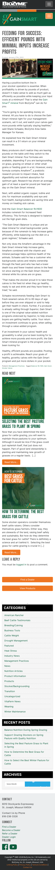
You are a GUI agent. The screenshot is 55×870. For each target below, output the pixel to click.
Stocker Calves (7, 360)
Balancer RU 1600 (37, 357)
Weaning (8, 698)
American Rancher (14, 606)
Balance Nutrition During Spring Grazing (26, 721)
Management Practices (17, 357)
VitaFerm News (12, 693)
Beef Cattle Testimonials (17, 612)
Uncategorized (12, 688)
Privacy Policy (25, 856)
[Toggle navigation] (49, 4)
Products (9, 672)
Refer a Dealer (9, 825)
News (7, 657)
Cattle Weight (11, 627)
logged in (21, 556)
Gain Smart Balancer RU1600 (26, 200)
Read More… (11, 454)
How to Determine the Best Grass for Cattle (23, 506)
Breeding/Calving (13, 617)
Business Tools (12, 622)
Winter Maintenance (15, 703)
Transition (9, 683)
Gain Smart (48, 357)
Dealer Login (9, 828)
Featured (9, 637)
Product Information (15, 667)
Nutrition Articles (13, 662)
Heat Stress (10, 642)
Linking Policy (12, 856)
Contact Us (27, 859)
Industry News (12, 647)
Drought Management (16, 632)
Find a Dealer (27, 571)
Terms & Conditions (39, 856)
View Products (27, 580)
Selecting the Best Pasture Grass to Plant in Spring (23, 416)
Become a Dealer (11, 821)
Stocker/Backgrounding (16, 677)
